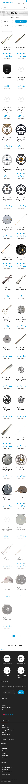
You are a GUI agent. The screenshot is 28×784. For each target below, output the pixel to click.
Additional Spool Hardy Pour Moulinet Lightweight (21, 319)
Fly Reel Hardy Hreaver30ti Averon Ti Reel (7, 199)
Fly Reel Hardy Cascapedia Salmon (21, 588)
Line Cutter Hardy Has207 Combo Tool (7, 288)
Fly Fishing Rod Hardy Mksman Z (21, 228)
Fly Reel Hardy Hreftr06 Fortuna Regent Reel (7, 169)
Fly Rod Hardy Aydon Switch (7, 378)
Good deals (4, 753)
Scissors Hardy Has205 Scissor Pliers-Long (7, 319)
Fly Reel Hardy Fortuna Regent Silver (21, 409)
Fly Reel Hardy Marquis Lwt (7, 498)
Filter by (20, 25)
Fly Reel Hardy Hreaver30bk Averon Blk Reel (21, 199)
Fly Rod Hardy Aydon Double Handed (21, 348)
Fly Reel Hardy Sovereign (21, 258)
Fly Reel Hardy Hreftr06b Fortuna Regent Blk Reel (21, 139)
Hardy (20, 21)
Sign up (21, 692)
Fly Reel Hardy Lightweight (7, 348)
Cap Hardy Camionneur (7, 588)
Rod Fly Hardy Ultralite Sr (7, 48)
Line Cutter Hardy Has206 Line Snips (21, 288)
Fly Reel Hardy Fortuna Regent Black (7, 409)
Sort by (6, 25)
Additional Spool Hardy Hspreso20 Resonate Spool (21, 79)
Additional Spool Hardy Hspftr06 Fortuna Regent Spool (21, 109)
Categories (6, 21)
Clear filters (21, 28)
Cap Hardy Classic (21, 498)
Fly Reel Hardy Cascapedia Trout (7, 618)
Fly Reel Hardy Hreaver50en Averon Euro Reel (21, 169)
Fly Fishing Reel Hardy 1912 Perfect (21, 528)
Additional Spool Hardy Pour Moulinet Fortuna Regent (21, 379)
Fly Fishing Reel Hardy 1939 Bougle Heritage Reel (7, 469)
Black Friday (5, 755)
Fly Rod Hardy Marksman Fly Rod (7, 258)
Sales (3, 750)
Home (12, 17)
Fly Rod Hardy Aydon (7, 438)
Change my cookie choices (8, 739)
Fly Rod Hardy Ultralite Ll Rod (21, 558)
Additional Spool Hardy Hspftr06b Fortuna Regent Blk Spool (7, 109)
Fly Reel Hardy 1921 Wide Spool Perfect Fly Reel (7, 229)
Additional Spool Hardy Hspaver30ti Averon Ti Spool (7, 529)
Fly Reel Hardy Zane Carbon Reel (21, 468)
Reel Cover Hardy (7, 77)
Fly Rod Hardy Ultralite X (7, 558)
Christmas (4, 757)
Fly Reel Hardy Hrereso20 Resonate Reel (7, 139)
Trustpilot (3, 649)
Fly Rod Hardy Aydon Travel (21, 48)
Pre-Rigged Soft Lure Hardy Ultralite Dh (21, 438)
